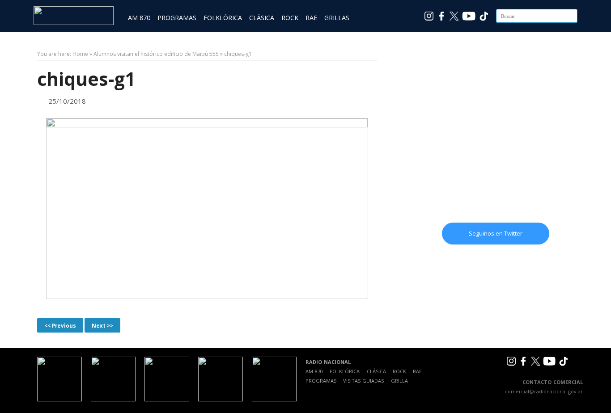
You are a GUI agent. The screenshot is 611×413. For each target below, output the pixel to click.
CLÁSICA (261, 17)
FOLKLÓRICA (223, 17)
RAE (311, 17)
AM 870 (139, 17)
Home (80, 54)
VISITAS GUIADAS (363, 380)
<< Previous (60, 325)
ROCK (289, 17)
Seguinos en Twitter (495, 233)
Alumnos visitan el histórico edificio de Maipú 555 (156, 54)
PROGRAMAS (176, 17)
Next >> (102, 325)
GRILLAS (336, 17)
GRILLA (399, 380)
